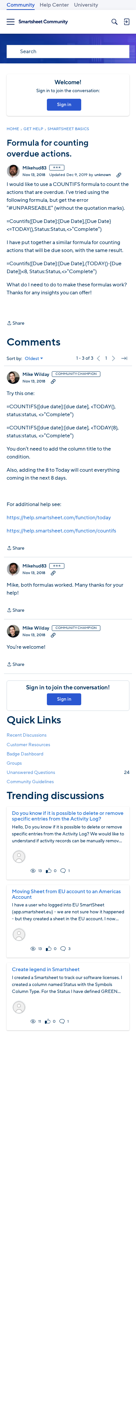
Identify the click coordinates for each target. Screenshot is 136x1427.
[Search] (114, 22)
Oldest (32, 358)
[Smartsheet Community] (43, 22)
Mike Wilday (35, 375)
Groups (14, 763)
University (86, 5)
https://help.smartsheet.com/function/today (59, 517)
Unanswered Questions (68, 772)
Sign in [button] (64, 104)
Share (15, 323)
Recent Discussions (27, 735)
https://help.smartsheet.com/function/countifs (61, 530)
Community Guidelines (30, 782)
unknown (102, 174)
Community (21, 5)
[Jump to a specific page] (124, 358)
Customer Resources (28, 745)
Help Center (54, 5)
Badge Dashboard (25, 754)
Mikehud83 (34, 168)
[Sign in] (126, 22)
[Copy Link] (119, 175)
